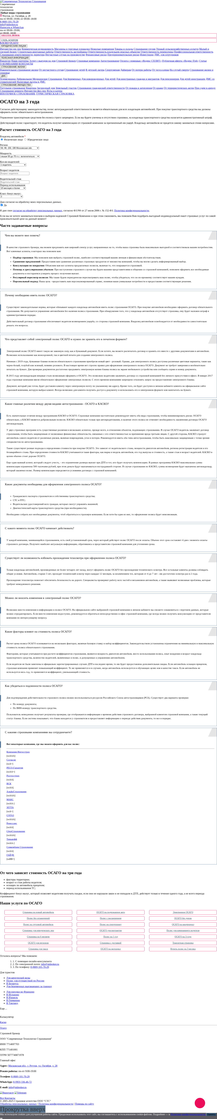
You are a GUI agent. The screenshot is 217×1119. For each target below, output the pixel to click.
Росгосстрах (13, 775)
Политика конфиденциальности (131, 210)
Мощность (5, 153)
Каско (3, 1022)
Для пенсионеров (169, 79)
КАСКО (4, 42)
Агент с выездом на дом (42, 61)
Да (5, 205)
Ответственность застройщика (70, 51)
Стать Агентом (9, 40)
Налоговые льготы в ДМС (31, 81)
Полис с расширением (110, 918)
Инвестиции (147, 54)
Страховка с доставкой (111, 943)
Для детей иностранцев (192, 79)
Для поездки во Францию (20, 991)
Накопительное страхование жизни (19, 70)
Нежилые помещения (102, 49)
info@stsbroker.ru (9, 24)
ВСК (9, 783)
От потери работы (141, 70)
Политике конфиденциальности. (188, 1114)
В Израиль (12, 997)
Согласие (11, 760)
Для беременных (72, 79)
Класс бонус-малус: (10, 193)
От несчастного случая (51, 70)
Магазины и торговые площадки (72, 49)
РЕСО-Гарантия (15, 767)
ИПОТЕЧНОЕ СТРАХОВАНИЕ (17, 93)
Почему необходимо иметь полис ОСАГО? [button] (31, 295)
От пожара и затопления (138, 88)
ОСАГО (14, 42)
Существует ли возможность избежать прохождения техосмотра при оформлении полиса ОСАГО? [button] (65, 558)
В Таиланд (12, 1003)
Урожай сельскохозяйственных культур (177, 49)
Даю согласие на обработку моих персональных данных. (31, 202)
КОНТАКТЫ (26, 63)
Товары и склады (124, 49)
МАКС (10, 799)
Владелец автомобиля (13, 136)
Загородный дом (46, 88)
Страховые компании (88, 61)
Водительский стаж (10, 179)
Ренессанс (12, 823)
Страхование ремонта (12, 91)
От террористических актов (179, 88)
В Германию (13, 1000)
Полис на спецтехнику (111, 924)
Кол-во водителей (9, 161)
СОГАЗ (10, 815)
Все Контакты (7, 1098)
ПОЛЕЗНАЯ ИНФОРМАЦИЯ (14, 58)
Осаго (3, 1028)
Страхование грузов (145, 49)
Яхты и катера (54, 91)
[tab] (108, 235)
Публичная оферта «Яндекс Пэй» (180, 61)
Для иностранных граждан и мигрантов (137, 79)
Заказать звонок (10, 35)
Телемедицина (8, 79)
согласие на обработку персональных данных (37, 210)
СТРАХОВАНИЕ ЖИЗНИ (13, 67)
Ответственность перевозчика (157, 51)
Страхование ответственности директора (22, 54)
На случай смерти (179, 70)
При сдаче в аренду (205, 88)
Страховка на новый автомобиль (38, 912)
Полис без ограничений (38, 918)
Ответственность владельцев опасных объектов (114, 51)
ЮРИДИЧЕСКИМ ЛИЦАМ (13, 46)
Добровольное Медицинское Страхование (39, 79)
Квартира (31, 88)
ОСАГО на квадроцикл (183, 924)
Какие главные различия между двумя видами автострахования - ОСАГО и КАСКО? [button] (57, 403)
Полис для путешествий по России (25, 980)
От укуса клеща (160, 70)
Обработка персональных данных (18, 1103)
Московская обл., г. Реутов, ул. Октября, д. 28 (32, 1065)
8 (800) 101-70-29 (9, 21)
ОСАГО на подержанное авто (110, 912)
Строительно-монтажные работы (36, 51)
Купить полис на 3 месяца (183, 949)
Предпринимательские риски (123, 54)
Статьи (203, 61)
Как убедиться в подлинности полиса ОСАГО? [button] (34, 685)
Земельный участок (66, 88)
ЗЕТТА (10, 807)
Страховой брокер (66, 61)
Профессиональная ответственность (193, 51)
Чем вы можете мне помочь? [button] (22, 235)
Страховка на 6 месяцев (38, 937)
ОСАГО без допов (183, 918)
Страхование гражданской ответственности (101, 88)
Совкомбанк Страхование (20, 847)
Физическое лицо (13, 139)
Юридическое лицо (37, 139)
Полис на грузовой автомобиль (38, 924)
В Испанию (12, 994)
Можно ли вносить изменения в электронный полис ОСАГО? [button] (43, 597)
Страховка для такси (38, 949)
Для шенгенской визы (18, 977)
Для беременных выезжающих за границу (29, 986)
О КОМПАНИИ (9, 63)
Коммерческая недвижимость (38, 49)
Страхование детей (74, 70)
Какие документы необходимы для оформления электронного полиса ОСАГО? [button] (53, 484)
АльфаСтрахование (17, 791)
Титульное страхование (12, 88)
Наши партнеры (20, 61)
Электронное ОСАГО (183, 912)
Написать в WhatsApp (12, 27)
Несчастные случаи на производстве (65, 54)
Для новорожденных (92, 79)
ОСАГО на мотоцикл (111, 949)
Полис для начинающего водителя (182, 930)
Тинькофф (12, 839)
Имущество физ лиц (35, 91)
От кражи (158, 88)
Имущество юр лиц (10, 49)
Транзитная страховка (183, 943)
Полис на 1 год (110, 937)
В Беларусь (12, 983)
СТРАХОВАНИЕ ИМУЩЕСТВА (16, 85)
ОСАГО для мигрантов (111, 930)
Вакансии (5, 61)
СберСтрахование (16, 831)
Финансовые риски (96, 54)
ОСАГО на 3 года (183, 937)
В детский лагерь (95, 70)
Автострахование (109, 61)
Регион (4, 145)
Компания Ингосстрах (18, 752)
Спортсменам (112, 70)
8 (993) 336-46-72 (22, 1082)
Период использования (12, 185)
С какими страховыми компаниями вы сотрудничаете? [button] (38, 732)
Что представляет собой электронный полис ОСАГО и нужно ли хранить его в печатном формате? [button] (66, 339)
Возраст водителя (9, 170)
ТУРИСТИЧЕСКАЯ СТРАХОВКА (55, 93)
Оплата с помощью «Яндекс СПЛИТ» (140, 61)
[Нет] (1, 1118)
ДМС (3, 76)
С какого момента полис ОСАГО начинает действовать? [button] (39, 528)
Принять (211, 1114)
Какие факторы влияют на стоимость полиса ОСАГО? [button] (38, 631)
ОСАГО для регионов (38, 943)
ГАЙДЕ (10, 855)
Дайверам (125, 70)
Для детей (110, 79)
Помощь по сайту (84, 1103)
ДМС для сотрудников (166, 54)
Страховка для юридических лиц (38, 930)
